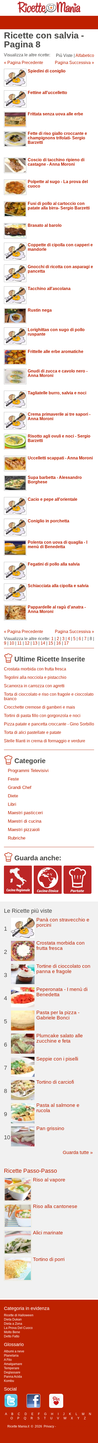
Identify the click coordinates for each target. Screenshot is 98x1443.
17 (66, 643)
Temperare (11, 1368)
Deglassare (12, 1372)
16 (58, 643)
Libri (12, 804)
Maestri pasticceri (25, 813)
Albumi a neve (14, 1351)
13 (35, 643)
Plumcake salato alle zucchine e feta (59, 1038)
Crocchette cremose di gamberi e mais (39, 707)
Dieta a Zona (13, 1324)
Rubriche (16, 838)
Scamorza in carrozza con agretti (34, 686)
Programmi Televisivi (28, 770)
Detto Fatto (11, 1336)
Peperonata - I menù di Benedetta (62, 991)
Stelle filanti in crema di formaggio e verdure (44, 741)
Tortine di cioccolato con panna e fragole (63, 968)
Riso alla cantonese (55, 1206)
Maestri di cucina (24, 821)
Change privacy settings (74, 1426)
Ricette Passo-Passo (30, 1170)
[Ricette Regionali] (18, 880)
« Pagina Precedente (23, 62)
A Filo (8, 1360)
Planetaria (11, 1355)
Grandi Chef (19, 787)
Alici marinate (48, 1232)
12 (27, 643)
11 (19, 643)
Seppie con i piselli (57, 1059)
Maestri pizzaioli (24, 829)
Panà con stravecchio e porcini (62, 922)
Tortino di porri (49, 1259)
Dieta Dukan (13, 1319)
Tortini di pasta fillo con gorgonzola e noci (42, 715)
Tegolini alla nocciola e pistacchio (35, 677)
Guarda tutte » (78, 1152)
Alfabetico (85, 55)
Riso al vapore (49, 1179)
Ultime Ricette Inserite (49, 659)
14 (43, 643)
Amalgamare (13, 1364)
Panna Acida (13, 1376)
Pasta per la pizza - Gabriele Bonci (57, 1015)
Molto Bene (12, 1332)
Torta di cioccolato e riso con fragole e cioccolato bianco (49, 696)
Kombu (9, 1381)
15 (50, 643)
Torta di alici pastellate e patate (32, 732)
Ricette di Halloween (18, 1315)
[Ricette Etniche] (48, 880)
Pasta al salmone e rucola (57, 1107)
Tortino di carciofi (55, 1082)
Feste (13, 779)
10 (11, 643)
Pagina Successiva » (74, 62)
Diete (13, 796)
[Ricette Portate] (77, 880)
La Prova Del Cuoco (18, 1328)
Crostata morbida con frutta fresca (35, 669)
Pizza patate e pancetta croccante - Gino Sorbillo (49, 724)
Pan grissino (50, 1128)
